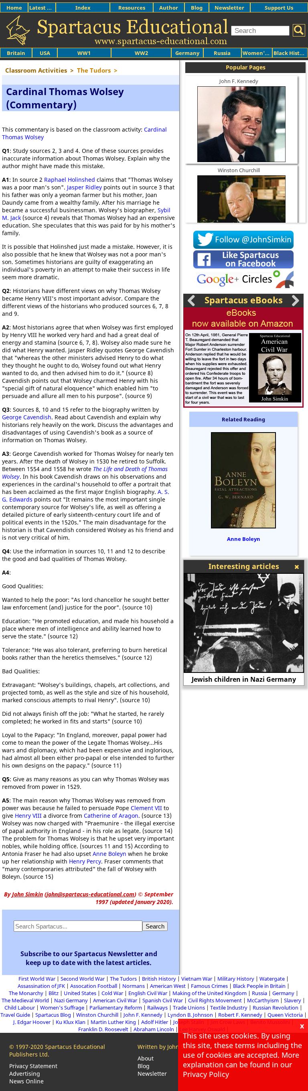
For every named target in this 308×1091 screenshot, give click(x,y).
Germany (187, 53)
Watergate (272, 978)
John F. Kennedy (238, 81)
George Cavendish (26, 417)
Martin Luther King (113, 1022)
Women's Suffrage (62, 1007)
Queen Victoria (285, 1014)
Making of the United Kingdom (209, 993)
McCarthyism (263, 1000)
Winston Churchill (239, 170)
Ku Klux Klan (70, 1022)
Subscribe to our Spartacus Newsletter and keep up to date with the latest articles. (88, 958)
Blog (197, 7)
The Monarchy (26, 993)
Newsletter (229, 7)
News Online (26, 1081)
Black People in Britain (259, 985)
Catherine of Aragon (111, 815)
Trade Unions (189, 1007)
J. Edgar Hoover (32, 1022)
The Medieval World (25, 1000)
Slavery (292, 1000)
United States (80, 993)
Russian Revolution (275, 1007)
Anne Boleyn (109, 853)
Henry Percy (85, 861)
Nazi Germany (71, 1000)
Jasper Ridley (84, 187)
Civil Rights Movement (215, 1000)
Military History (235, 978)
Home (14, 7)
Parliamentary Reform (115, 1007)
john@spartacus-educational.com (90, 894)
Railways (157, 1007)
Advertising (24, 1073)
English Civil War (147, 993)
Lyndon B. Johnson (190, 1014)
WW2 (141, 53)
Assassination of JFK (41, 985)
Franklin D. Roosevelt (103, 1029)
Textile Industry (228, 1007)
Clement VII (146, 808)
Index (83, 7)
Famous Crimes (209, 985)
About (146, 1058)
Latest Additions (50, 7)
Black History (291, 53)
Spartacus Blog (53, 1014)
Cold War (112, 993)
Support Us (279, 7)
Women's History (265, 53)
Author (168, 7)
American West (168, 985)
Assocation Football (93, 985)
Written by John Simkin (168, 1046)
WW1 (84, 53)
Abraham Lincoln (154, 1029)
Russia (222, 53)
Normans (133, 985)
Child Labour (19, 1007)
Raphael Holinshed (69, 179)
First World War (36, 978)
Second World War (83, 978)
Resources (131, 7)
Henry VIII (28, 815)
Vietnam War (196, 978)
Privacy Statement (33, 1066)
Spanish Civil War (162, 1000)
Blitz (54, 993)
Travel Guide (15, 1014)
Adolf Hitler (154, 1022)
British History (159, 978)
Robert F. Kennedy (240, 1014)
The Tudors (123, 978)
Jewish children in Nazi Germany (244, 679)
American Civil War (115, 1000)
